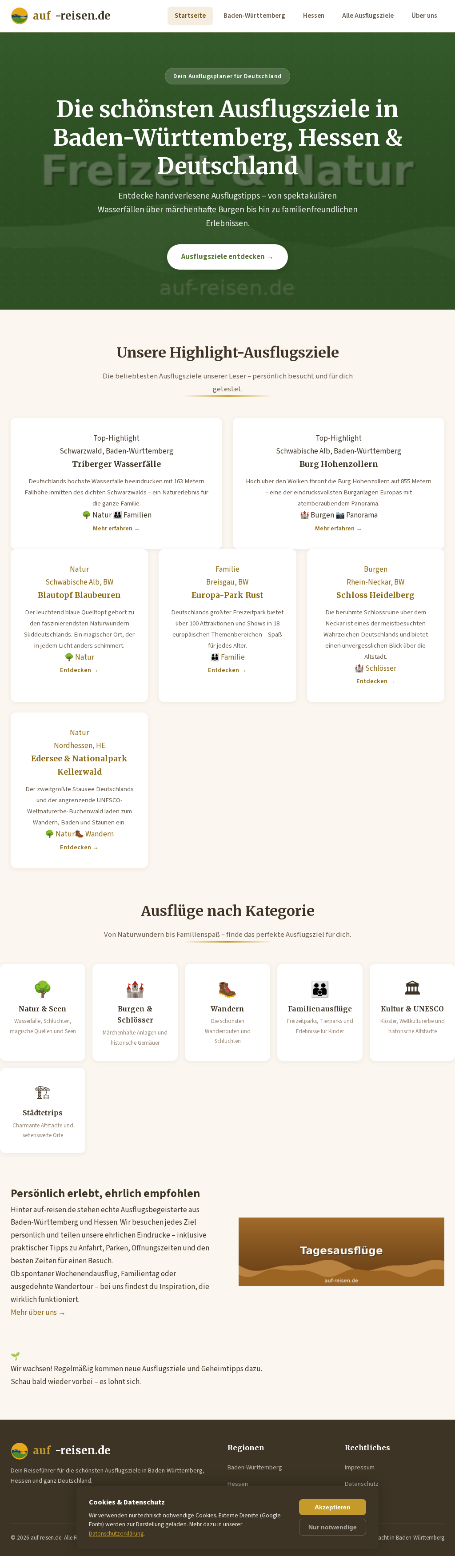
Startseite (190, 15)
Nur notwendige (332, 1527)
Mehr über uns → (38, 1312)
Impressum (360, 1467)
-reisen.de (72, 16)
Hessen (313, 15)
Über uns (424, 15)
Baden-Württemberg (254, 15)
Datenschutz (362, 1483)
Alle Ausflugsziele (368, 15)
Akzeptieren (333, 1507)
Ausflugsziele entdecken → (227, 256)
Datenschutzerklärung (116, 1533)
